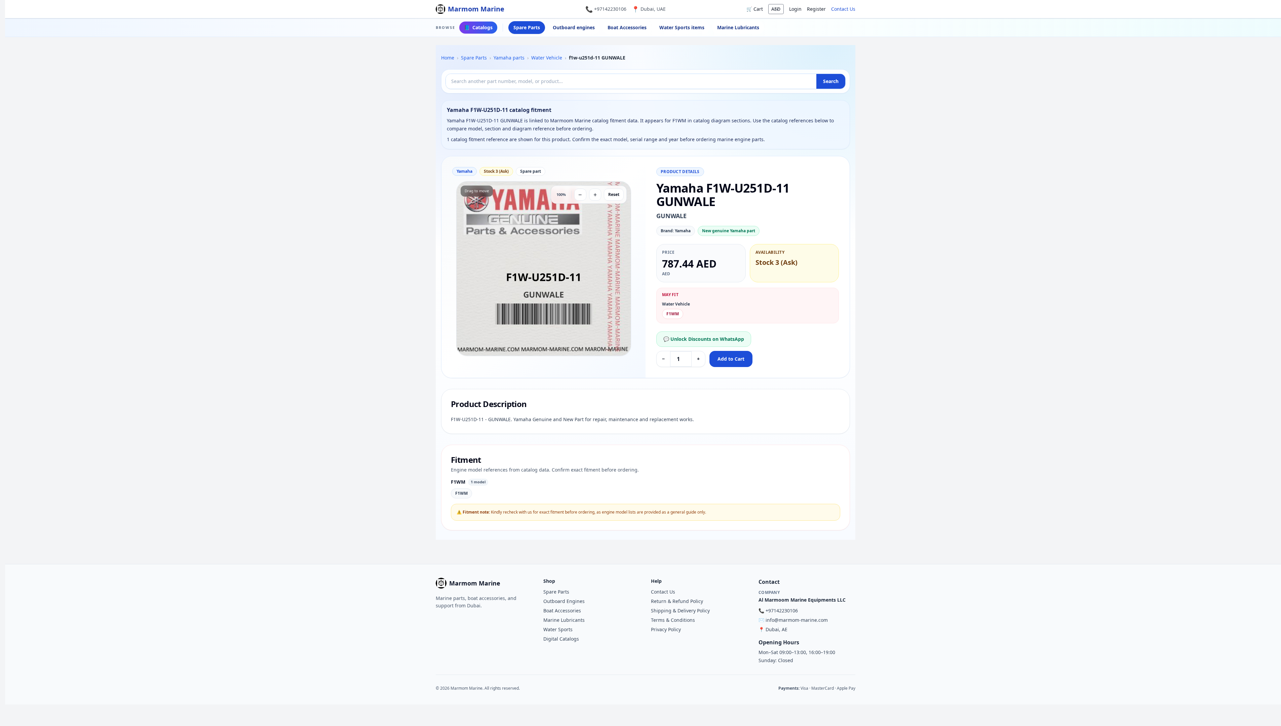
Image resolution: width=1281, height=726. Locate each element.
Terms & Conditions (673, 620)
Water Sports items (681, 27)
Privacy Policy (666, 629)
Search (831, 81)
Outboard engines (574, 27)
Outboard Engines (564, 601)
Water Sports (558, 629)
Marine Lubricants (738, 27)
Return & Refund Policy (677, 601)
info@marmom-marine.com (797, 620)
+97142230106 (610, 9)
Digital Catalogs (561, 639)
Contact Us (843, 9)
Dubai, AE (776, 629)
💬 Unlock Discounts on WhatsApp (703, 339)
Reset (613, 194)
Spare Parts (526, 27)
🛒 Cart (754, 9)
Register (816, 9)
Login (795, 9)
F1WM (672, 314)
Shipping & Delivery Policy (680, 610)
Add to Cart (730, 359)
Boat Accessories (627, 27)
